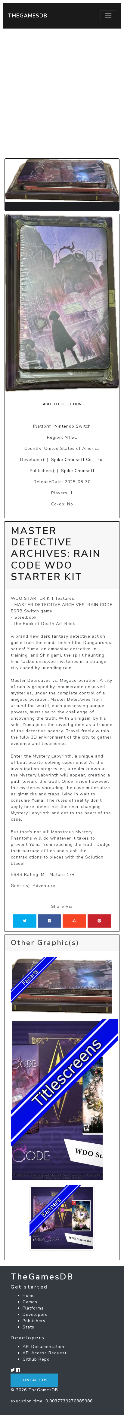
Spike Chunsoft (78, 471)
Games (30, 1302)
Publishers (34, 1321)
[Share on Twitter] (24, 921)
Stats (28, 1327)
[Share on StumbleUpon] (74, 921)
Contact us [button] (34, 1380)
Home (29, 1295)
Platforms (33, 1308)
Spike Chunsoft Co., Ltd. (77, 459)
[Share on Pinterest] (99, 921)
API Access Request (45, 1353)
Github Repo (36, 1359)
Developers (35, 1314)
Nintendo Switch (72, 426)
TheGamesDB (28, 15)
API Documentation (43, 1346)
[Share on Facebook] (49, 921)
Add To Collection (62, 404)
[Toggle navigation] (108, 15)
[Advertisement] (62, 93)
